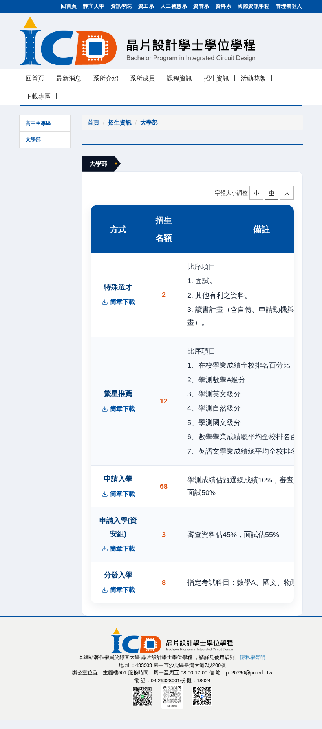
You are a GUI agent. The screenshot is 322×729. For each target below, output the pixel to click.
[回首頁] (137, 40)
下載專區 (38, 96)
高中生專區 (38, 123)
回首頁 (35, 77)
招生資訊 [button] (216, 77)
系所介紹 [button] (105, 77)
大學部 (33, 140)
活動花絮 (253, 77)
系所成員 (142, 77)
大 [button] (287, 192)
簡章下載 (122, 302)
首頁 (93, 122)
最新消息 (68, 77)
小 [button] (256, 192)
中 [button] (271, 192)
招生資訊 (120, 122)
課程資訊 (179, 77)
